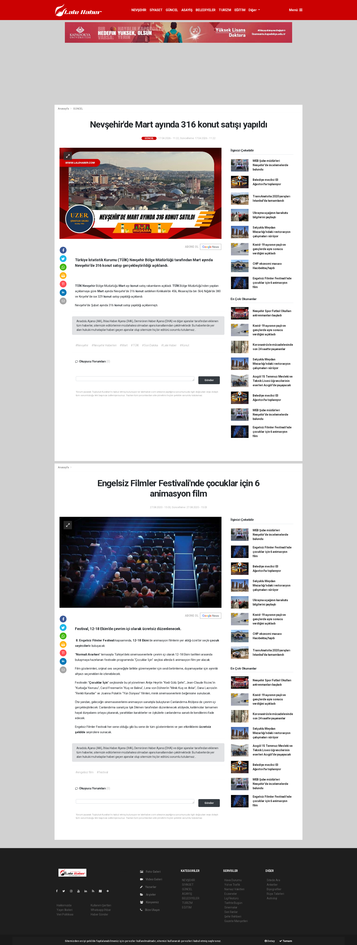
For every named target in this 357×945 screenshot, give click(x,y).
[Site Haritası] (102, 891)
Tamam (287, 941)
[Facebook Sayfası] (58, 891)
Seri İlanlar (231, 912)
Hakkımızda (64, 905)
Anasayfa (63, 108)
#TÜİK (135, 345)
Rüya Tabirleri (275, 893)
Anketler (272, 884)
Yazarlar (150, 887)
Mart (122, 286)
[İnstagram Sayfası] (73, 891)
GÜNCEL (172, 10)
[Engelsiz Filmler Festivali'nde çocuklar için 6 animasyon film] (140, 562)
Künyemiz (152, 902)
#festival (102, 772)
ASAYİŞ (187, 10)
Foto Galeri (153, 871)
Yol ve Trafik (232, 884)
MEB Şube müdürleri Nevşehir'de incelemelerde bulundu (270, 165)
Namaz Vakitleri (234, 889)
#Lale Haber (169, 345)
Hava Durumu (233, 880)
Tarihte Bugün (233, 902)
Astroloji (272, 898)
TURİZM (225, 10)
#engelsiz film (84, 772)
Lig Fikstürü (231, 898)
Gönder (209, 380)
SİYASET (156, 10)
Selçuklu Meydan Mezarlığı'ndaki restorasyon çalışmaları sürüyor (271, 232)
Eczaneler (230, 893)
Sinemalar (230, 907)
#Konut (184, 345)
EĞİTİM (239, 10)
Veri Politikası (65, 914)
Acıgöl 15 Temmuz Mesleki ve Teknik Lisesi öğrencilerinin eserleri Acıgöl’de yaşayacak (273, 381)
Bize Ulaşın (152, 910)
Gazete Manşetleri (236, 921)
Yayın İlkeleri (64, 910)
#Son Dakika (150, 345)
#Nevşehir (81, 345)
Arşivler (150, 894)
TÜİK (78, 286)
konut (134, 286)
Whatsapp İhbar (101, 910)
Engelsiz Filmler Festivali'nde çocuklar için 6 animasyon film (272, 283)
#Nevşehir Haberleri (104, 345)
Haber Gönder (99, 914)
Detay (271, 941)
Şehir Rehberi (232, 916)
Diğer (253, 10)
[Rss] (95, 891)
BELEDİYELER (205, 10)
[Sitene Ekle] (109, 891)
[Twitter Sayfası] (65, 891)
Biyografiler (274, 889)
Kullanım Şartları (101, 905)
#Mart (124, 345)
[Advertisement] (178, 74)
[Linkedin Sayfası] (87, 891)
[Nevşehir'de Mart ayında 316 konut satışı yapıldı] (140, 193)
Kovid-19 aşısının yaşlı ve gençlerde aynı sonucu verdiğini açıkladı (269, 249)
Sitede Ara (273, 880)
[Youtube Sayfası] (80, 891)
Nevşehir (89, 286)
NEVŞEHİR (138, 10)
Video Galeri (153, 879)
